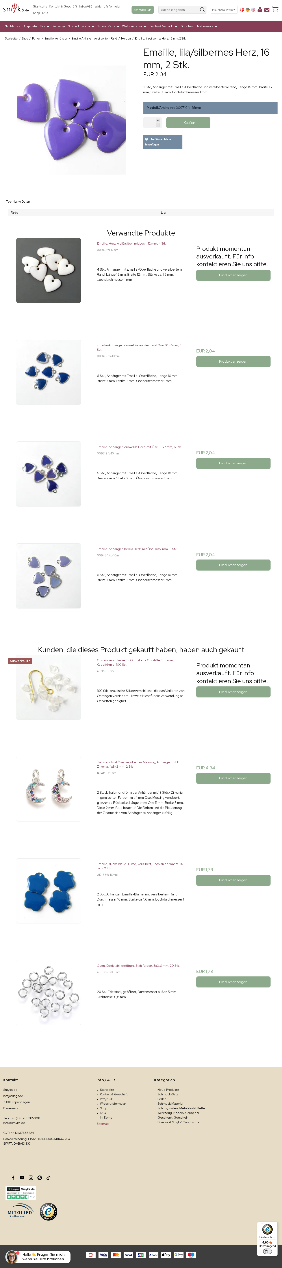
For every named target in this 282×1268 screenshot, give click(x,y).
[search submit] (202, 10)
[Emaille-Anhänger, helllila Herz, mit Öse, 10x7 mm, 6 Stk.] (49, 587)
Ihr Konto (106, 1117)
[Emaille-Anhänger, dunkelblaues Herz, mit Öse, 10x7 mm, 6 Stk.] (49, 384)
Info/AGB (86, 6)
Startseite (40, 6)
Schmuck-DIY (143, 10)
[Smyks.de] (16, 10)
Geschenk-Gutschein (173, 1117)
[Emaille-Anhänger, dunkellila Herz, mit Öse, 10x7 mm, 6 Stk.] (49, 485)
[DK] (242, 10)
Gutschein (187, 26)
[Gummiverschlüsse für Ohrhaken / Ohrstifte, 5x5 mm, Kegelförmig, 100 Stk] (49, 699)
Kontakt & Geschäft (63, 6)
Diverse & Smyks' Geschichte (179, 1122)
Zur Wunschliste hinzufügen (158, 142)
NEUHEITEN (12, 26)
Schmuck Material (170, 1104)
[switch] (267, 1251)
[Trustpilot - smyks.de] (20, 1193)
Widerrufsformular (108, 6)
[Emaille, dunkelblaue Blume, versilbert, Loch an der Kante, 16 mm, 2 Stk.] (49, 902)
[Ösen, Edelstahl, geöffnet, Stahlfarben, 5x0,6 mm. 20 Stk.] (49, 1004)
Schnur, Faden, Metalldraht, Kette (181, 1108)
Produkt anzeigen (233, 275)
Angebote (30, 26)
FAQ (45, 13)
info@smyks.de (14, 1123)
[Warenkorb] (275, 10)
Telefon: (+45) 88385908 (21, 1118)
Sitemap (103, 1124)
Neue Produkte (168, 1090)
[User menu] (260, 10)
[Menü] (262, 1224)
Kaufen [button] (189, 122)
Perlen (162, 1099)
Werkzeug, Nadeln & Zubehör (178, 1113)
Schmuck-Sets (168, 1094)
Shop (36, 13)
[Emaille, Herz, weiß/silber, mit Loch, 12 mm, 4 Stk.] (49, 282)
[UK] (253, 10)
